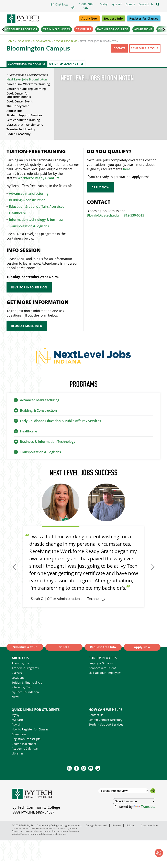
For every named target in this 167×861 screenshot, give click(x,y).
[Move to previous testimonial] (15, 567)
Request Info (113, 18)
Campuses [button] (83, 29)
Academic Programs (25, 668)
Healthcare (17, 213)
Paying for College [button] (112, 29)
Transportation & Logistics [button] (40, 452)
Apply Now (89, 18)
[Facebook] (76, 768)
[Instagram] (83, 768)
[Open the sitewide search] (157, 4)
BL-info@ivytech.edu (103, 215)
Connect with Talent (102, 668)
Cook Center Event (20, 101)
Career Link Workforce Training (28, 84)
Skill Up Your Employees (105, 673)
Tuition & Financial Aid (27, 682)
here (126, 169)
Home (10, 41)
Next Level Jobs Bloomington (27, 79)
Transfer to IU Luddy (21, 129)
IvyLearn (17, 720)
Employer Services (101, 663)
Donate (119, 48)
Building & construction (27, 200)
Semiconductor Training (23, 120)
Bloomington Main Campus (27, 63)
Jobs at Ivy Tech (22, 687)
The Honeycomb (18, 106)
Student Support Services (24, 115)
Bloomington (42, 41)
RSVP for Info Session (29, 287)
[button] (146, 4)
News (15, 697)
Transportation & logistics (29, 226)
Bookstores (19, 734)
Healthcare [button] (28, 431)
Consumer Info (149, 825)
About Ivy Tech (22, 663)
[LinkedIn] (69, 768)
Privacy (116, 825)
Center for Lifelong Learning (26, 89)
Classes (17, 673)
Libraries (18, 753)
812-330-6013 (134, 215)
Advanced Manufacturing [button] (39, 400)
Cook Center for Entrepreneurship (19, 95)
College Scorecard (96, 825)
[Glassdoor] (97, 768)
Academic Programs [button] (21, 29)
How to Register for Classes (30, 729)
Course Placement (24, 744)
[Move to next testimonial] (152, 567)
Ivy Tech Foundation (25, 692)
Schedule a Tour (144, 48)
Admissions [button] (143, 29)
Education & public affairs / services (36, 206)
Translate (148, 806)
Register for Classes (143, 18)
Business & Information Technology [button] (47, 441)
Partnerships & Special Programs (28, 74)
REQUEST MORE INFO (26, 326)
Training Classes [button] (56, 29)
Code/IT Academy (19, 134)
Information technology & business (36, 219)
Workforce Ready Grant (36, 178)
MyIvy (15, 715)
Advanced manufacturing (28, 193)
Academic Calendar (25, 748)
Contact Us (96, 715)
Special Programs (65, 41)
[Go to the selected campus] (152, 790)
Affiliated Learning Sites (66, 63)
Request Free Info (103, 647)
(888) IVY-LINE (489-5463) (33, 812)
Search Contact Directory (105, 720)
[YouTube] (90, 768)
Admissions (14, 111)
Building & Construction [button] (38, 410)
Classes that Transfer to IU (25, 124)
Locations (23, 41)
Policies (130, 825)
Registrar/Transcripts (26, 739)
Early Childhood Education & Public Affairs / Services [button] (60, 421)
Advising (17, 724)
